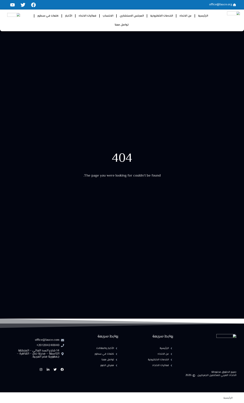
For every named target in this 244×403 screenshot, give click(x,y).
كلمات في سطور (48, 16)
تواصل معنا (122, 25)
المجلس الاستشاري (132, 16)
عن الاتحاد (185, 16)
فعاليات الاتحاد (87, 16)
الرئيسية (203, 16)
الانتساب (108, 16)
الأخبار (68, 16)
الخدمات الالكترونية (161, 16)
